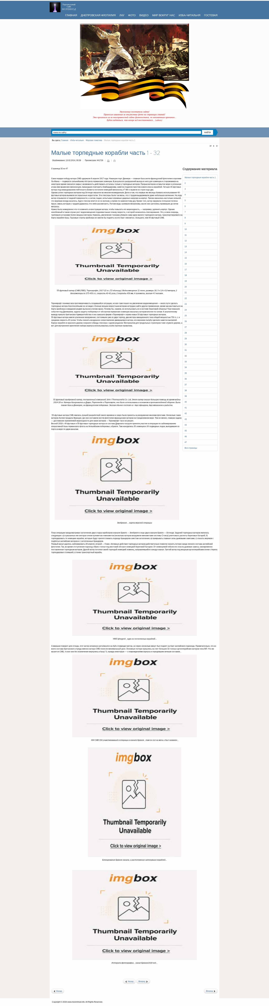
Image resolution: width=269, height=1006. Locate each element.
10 (186, 229)
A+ (211, 146)
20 (186, 287)
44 (186, 425)
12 (186, 241)
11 (186, 235)
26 (186, 321)
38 (186, 390)
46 (186, 436)
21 (186, 293)
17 (186, 269)
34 (186, 367)
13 (186, 246)
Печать (108, 160)
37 (186, 385)
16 (186, 264)
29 (186, 339)
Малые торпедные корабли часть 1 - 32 (105, 152)
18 (186, 275)
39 (186, 396)
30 (186, 344)
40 (186, 402)
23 (186, 304)
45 (186, 431)
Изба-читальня (77, 140)
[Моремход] (63, 6)
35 (186, 373)
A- (216, 146)
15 (186, 258)
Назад (130, 981)
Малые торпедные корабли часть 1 (200, 177)
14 (186, 252)
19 (186, 281)
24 (186, 310)
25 (186, 316)
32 (186, 356)
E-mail (114, 160)
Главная (64, 140)
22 (186, 298)
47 (186, 442)
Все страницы (191, 448)
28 (186, 333)
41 (186, 408)
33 (186, 362)
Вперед (142, 981)
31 (186, 350)
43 (186, 419)
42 (186, 413)
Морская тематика (94, 140)
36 (186, 379)
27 (186, 327)
